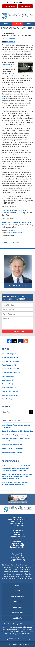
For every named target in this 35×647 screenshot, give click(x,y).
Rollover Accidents (10, 395)
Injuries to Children (10, 357)
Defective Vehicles (10, 391)
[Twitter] (14, 341)
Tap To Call (10, 6)
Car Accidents (11, 230)
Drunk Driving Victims (11, 372)
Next (18, 243)
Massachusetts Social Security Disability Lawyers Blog (16, 440)
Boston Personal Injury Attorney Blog (15, 435)
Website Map (17, 612)
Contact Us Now (17, 331)
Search (31, 412)
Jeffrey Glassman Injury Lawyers (23, 639)
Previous (5, 243)
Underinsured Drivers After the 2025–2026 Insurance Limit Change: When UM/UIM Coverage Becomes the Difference (16, 468)
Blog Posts (17, 618)
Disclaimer (17, 602)
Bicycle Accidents (9, 376)
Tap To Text (25, 6)
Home (6, 23)
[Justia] (20, 341)
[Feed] (25, 341)
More (29, 23)
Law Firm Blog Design (17, 644)
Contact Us (17, 607)
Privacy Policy (17, 596)
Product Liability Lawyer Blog (12, 448)
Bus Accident (8, 380)
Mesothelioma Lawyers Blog (12, 444)
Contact (17, 23)
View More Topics (8, 399)
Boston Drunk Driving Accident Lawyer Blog (17, 431)
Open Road (6, 64)
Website (17, 591)
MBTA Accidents (9, 387)
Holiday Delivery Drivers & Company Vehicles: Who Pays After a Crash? (15, 483)
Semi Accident (8, 384)
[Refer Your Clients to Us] (17, 499)
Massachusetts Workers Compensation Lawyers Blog (16, 426)
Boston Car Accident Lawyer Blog (17, 16)
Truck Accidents (9, 365)
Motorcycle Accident (10, 369)
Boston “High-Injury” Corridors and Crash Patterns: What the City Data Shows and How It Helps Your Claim (17, 476)
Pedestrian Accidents (11, 361)
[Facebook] (9, 341)
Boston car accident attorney (14, 232)
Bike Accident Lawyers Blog (12, 452)
